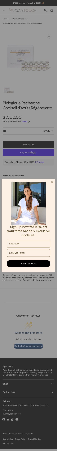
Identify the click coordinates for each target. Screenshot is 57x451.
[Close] (52, 182)
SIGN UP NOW (28, 263)
